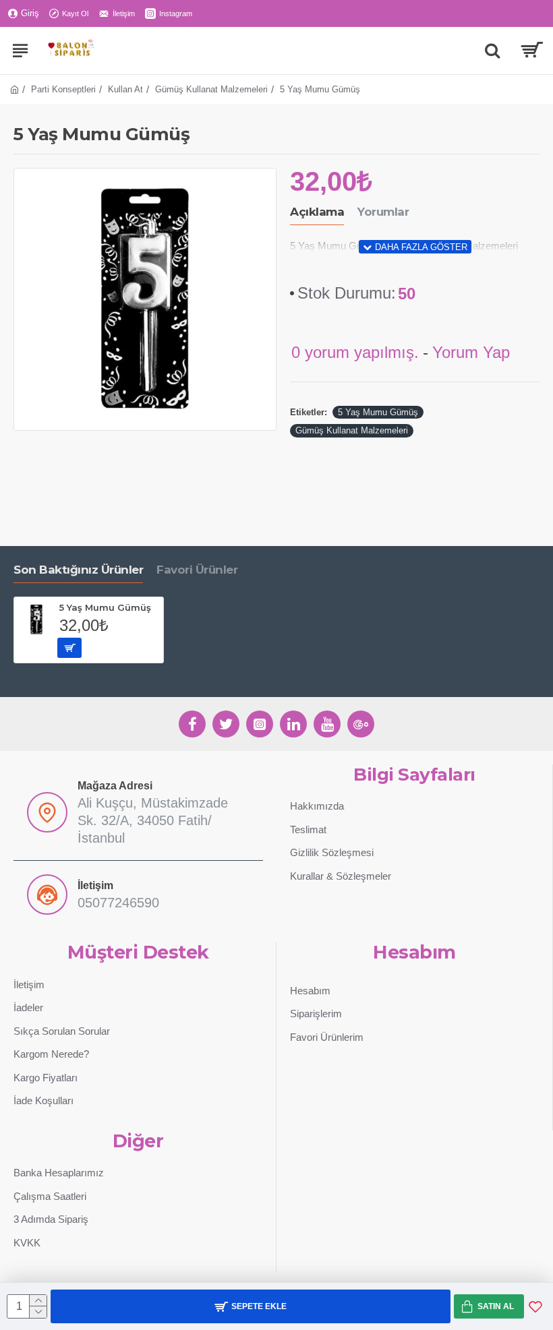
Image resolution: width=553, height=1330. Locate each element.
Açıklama (317, 211)
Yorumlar (383, 211)
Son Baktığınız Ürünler (78, 569)
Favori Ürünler (196, 569)
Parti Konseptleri (63, 89)
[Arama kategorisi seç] (492, 50)
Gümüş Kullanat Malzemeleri (211, 89)
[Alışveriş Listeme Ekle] (535, 1306)
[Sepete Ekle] (69, 648)
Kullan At (125, 89)
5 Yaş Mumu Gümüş (378, 412)
